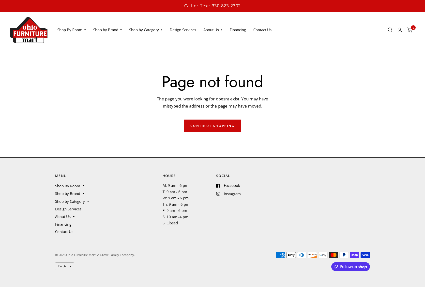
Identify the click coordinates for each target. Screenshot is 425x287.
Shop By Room (69, 29)
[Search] (390, 30)
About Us (211, 29)
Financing (238, 29)
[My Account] (400, 30)
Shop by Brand (105, 29)
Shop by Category (144, 29)
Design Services (183, 29)
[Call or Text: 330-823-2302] (212, 6)
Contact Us (262, 29)
